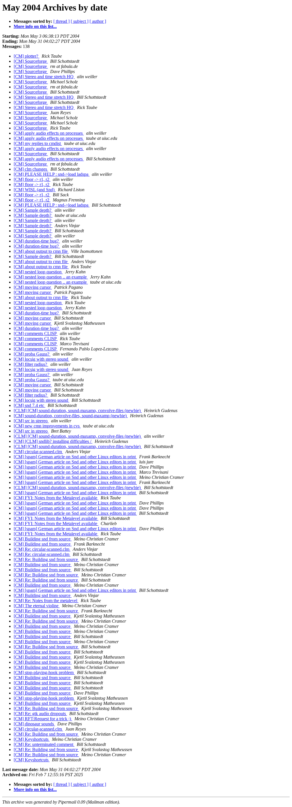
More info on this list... (35, 26)
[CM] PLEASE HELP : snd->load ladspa (52, 174)
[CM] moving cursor (33, 287)
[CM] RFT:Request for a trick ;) (43, 718)
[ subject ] (79, 21)
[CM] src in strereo (31, 420)
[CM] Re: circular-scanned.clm (42, 549)
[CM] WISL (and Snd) (35, 189)
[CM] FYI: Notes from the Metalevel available (56, 497)
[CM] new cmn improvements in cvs (47, 425)
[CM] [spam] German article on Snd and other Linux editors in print (75, 456)
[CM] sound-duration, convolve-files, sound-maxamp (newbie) (71, 415)
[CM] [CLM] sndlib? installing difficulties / (53, 441)
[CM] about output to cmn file (41, 251)
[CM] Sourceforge (31, 61)
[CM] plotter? (26, 56)
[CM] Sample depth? (33, 210)
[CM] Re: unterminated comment (44, 744)
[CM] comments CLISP (36, 333)
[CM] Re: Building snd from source (46, 559)
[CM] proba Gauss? (32, 354)
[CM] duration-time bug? (37, 241)
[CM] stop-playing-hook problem (44, 672)
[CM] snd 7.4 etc (29, 405)
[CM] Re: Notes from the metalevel (46, 600)
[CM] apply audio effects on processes (49, 133)
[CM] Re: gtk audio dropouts (40, 713)
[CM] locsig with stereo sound (41, 359)
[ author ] (98, 21)
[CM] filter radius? (31, 364)
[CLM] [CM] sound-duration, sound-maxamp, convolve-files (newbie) (78, 410)
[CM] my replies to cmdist (38, 143)
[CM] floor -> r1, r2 (32, 179)
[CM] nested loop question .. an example (51, 277)
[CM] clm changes (31, 169)
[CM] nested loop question (38, 271)
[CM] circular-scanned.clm (38, 451)
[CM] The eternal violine (37, 605)
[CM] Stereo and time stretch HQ (44, 76)
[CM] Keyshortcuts (32, 739)
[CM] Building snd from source (43, 538)
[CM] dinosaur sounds (34, 723)
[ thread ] (61, 21)
